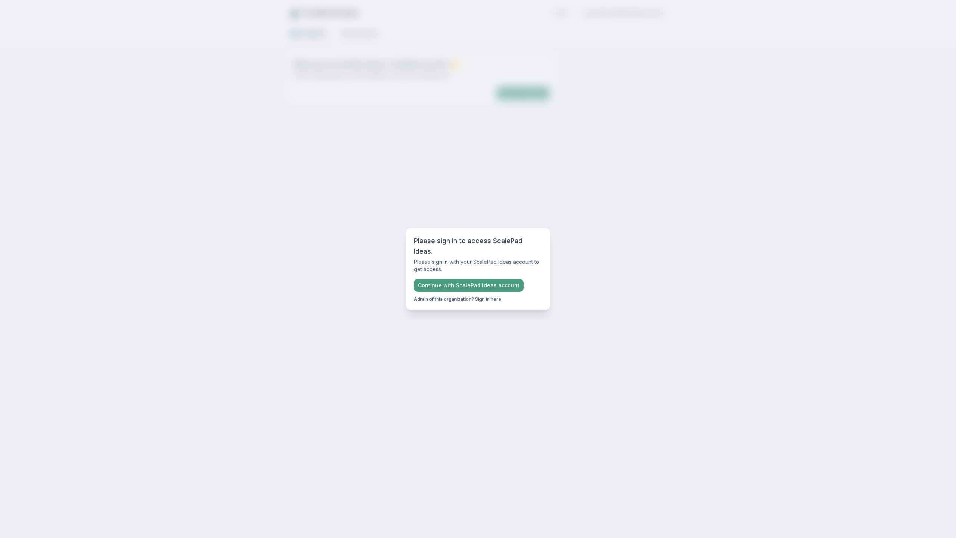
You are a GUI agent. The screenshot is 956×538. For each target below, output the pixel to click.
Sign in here (488, 299)
